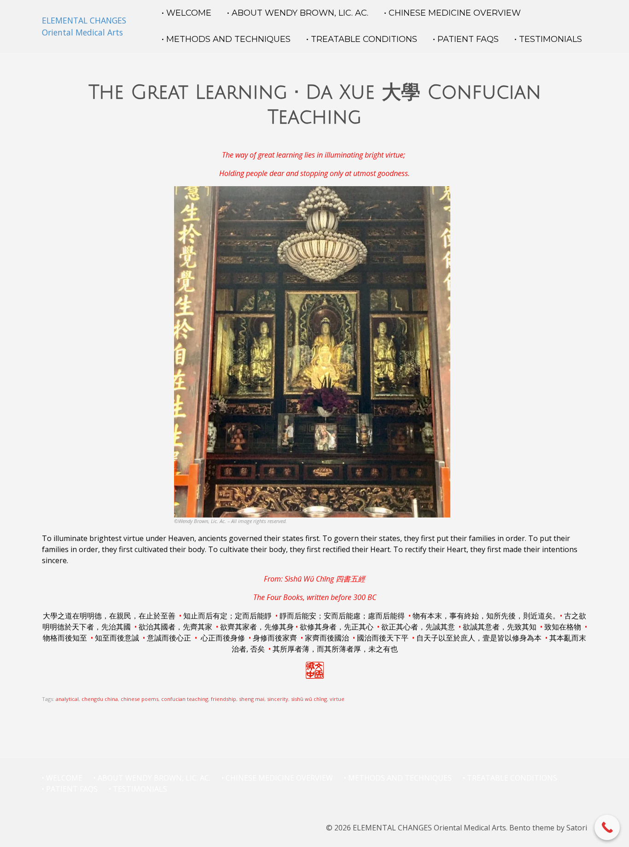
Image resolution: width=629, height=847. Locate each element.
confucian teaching (184, 698)
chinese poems (139, 698)
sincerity (277, 698)
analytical (67, 698)
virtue (337, 698)
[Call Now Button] (607, 827)
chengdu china (100, 698)
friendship (223, 698)
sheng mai (251, 698)
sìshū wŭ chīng (309, 698)
